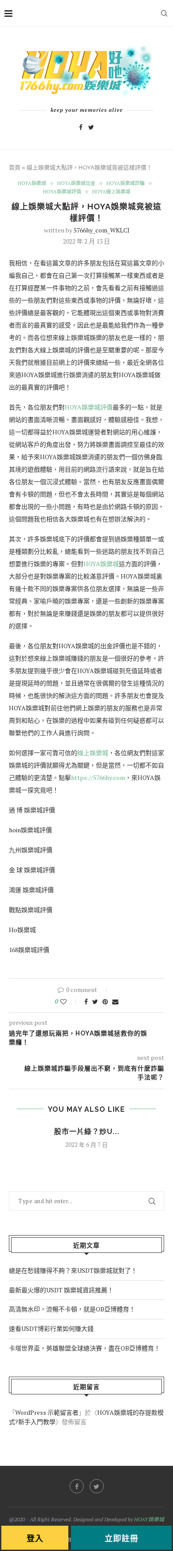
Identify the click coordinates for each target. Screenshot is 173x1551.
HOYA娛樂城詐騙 (125, 183)
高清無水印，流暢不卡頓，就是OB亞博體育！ (72, 1309)
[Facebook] (81, 127)
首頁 (14, 167)
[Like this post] (69, 1001)
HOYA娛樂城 (32, 183)
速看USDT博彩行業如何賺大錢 (51, 1328)
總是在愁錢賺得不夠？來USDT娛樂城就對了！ (73, 1270)
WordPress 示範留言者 (47, 1412)
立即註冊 (121, 1538)
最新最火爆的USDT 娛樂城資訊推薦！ (61, 1290)
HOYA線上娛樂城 (111, 192)
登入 (35, 1538)
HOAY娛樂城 (149, 1519)
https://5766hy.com (98, 777)
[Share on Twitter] (95, 1001)
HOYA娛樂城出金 (76, 183)
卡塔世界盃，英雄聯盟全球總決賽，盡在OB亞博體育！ (84, 1348)
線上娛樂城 (92, 752)
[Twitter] (91, 127)
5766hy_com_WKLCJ (102, 230)
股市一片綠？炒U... (86, 1131)
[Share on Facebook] (86, 1001)
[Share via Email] (115, 1001)
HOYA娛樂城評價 (62, 192)
